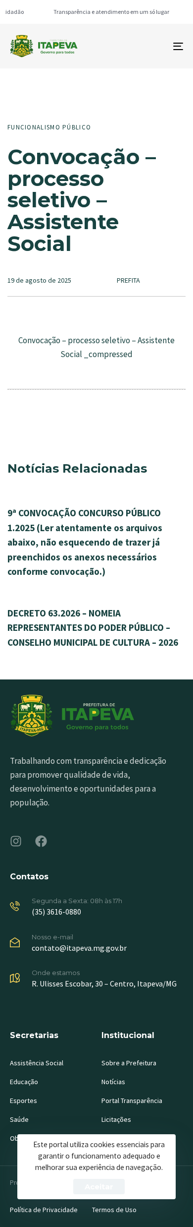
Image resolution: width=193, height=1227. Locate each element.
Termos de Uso (114, 1209)
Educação (24, 1081)
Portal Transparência (131, 1100)
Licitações (116, 1119)
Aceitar (99, 1186)
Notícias (113, 1081)
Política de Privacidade (44, 1209)
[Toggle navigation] (154, 46)
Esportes (23, 1100)
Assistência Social (36, 1062)
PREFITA (128, 280)
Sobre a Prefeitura (128, 1062)
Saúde (19, 1119)
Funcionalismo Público (49, 127)
